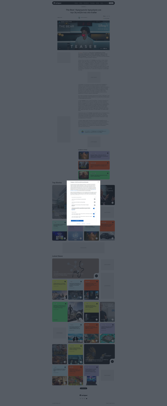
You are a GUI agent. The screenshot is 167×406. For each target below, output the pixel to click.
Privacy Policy (88, 223)
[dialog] (83, 203)
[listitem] (83, 197)
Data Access (83, 223)
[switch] (94, 199)
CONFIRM (77, 220)
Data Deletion (78, 223)
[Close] (98, 182)
